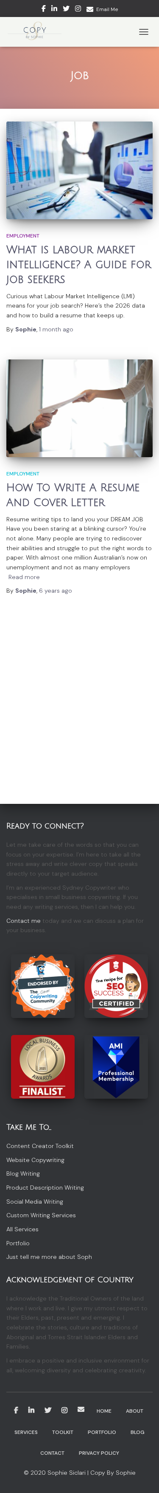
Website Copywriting (35, 1160)
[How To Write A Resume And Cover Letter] (79, 408)
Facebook (44, 10)
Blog (138, 1432)
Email (81, 1409)
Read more (24, 577)
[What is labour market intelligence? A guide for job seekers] (79, 170)
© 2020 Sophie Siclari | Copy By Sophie (80, 1472)
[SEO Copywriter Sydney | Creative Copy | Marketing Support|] (37, 31)
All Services (22, 1229)
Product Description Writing (45, 1187)
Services (26, 1432)
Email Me (107, 9)
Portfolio (18, 1243)
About (134, 1411)
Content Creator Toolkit (40, 1146)
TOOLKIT (62, 1432)
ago (56, 329)
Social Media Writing (34, 1201)
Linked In (54, 10)
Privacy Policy (99, 1453)
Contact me (23, 921)
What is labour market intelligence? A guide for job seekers (78, 265)
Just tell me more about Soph (49, 1257)
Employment (22, 235)
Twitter (66, 10)
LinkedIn (31, 1410)
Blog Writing (23, 1173)
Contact (52, 1453)
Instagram (78, 10)
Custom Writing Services (41, 1215)
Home (104, 1411)
